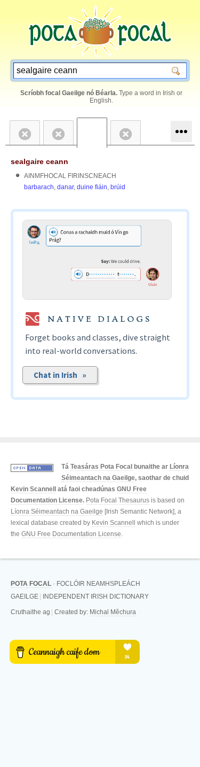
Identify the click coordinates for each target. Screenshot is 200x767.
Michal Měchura (113, 612)
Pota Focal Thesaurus (117, 500)
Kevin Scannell (33, 489)
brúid (117, 187)
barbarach (39, 187)
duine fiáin (92, 187)
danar (65, 187)
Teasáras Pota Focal (101, 466)
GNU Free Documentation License (71, 534)
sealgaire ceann (39, 161)
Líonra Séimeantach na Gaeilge (57, 511)
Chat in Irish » (60, 375)
